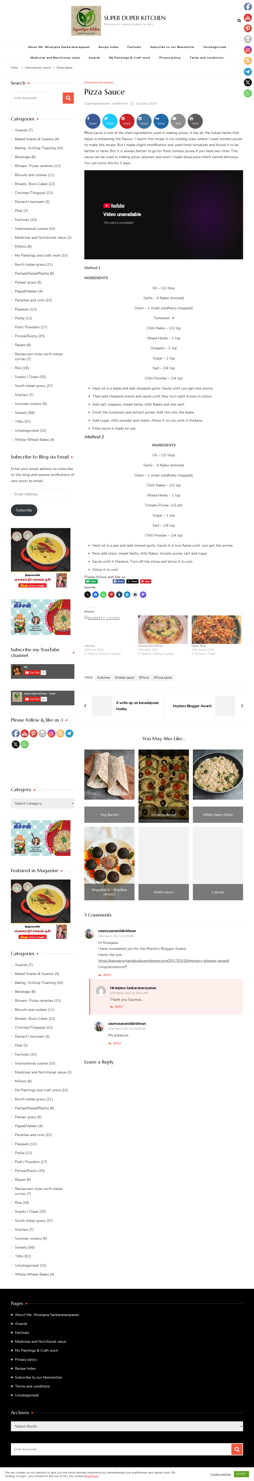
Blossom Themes (179, 1474)
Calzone (89, 646)
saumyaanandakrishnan (117, 930)
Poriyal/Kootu (26, 336)
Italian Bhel (199, 646)
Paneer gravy (25, 282)
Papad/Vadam (26, 291)
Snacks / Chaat (26, 376)
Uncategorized (27, 430)
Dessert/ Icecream (29, 201)
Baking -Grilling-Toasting (35, 148)
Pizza (145, 677)
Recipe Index (108, 47)
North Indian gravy (30, 264)
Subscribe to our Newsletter (172, 47)
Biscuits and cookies (31, 175)
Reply (107, 975)
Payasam (22, 309)
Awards (94, 58)
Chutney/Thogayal (30, 192)
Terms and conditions (206, 58)
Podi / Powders (27, 327)
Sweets (21, 412)
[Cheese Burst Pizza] (163, 629)
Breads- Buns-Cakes (31, 183)
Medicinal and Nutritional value (55, 58)
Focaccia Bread (164, 815)
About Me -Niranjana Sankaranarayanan (59, 47)
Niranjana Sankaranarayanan (133, 987)
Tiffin (19, 421)
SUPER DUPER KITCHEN (135, 18)
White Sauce (164, 892)
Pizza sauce (164, 677)
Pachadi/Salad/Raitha (32, 273)
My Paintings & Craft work (129, 58)
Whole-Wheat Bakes (32, 439)
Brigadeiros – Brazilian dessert (109, 892)
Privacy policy (170, 58)
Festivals (134, 47)
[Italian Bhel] (216, 629)
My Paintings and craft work (38, 255)
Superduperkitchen (97, 103)
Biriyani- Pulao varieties (34, 165)
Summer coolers (28, 403)
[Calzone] (109, 629)
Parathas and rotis (29, 300)
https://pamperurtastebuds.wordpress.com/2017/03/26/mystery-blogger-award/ (163, 960)
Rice (18, 368)
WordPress (220, 1474)
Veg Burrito (109, 815)
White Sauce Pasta (218, 815)
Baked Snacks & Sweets (34, 139)
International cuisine (98, 82)
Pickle (20, 318)
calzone (104, 677)
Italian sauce (125, 677)
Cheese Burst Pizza (150, 646)
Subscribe (24, 510)
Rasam (20, 345)
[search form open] (239, 21)
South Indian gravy (30, 385)
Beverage (22, 157)
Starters (21, 394)
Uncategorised (214, 47)
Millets (20, 246)
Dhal (18, 210)
